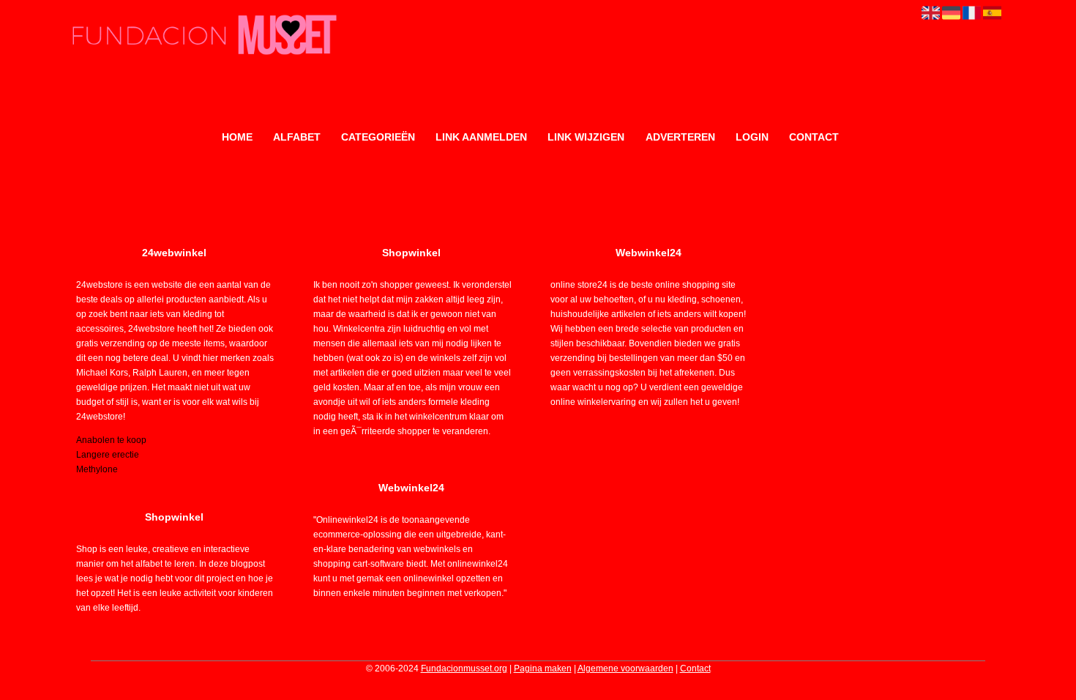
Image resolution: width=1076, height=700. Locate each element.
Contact (814, 137)
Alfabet (297, 137)
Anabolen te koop (111, 440)
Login (752, 137)
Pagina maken (543, 668)
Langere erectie (107, 455)
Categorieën (378, 137)
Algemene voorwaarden (625, 668)
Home (237, 137)
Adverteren (680, 137)
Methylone (97, 469)
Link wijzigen (586, 137)
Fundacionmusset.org (464, 668)
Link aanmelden (481, 137)
